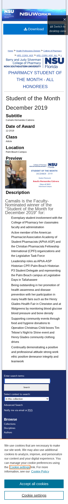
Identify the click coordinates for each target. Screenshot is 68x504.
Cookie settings (20, 467)
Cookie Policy (40, 471)
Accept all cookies (34, 484)
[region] (34, 471)
